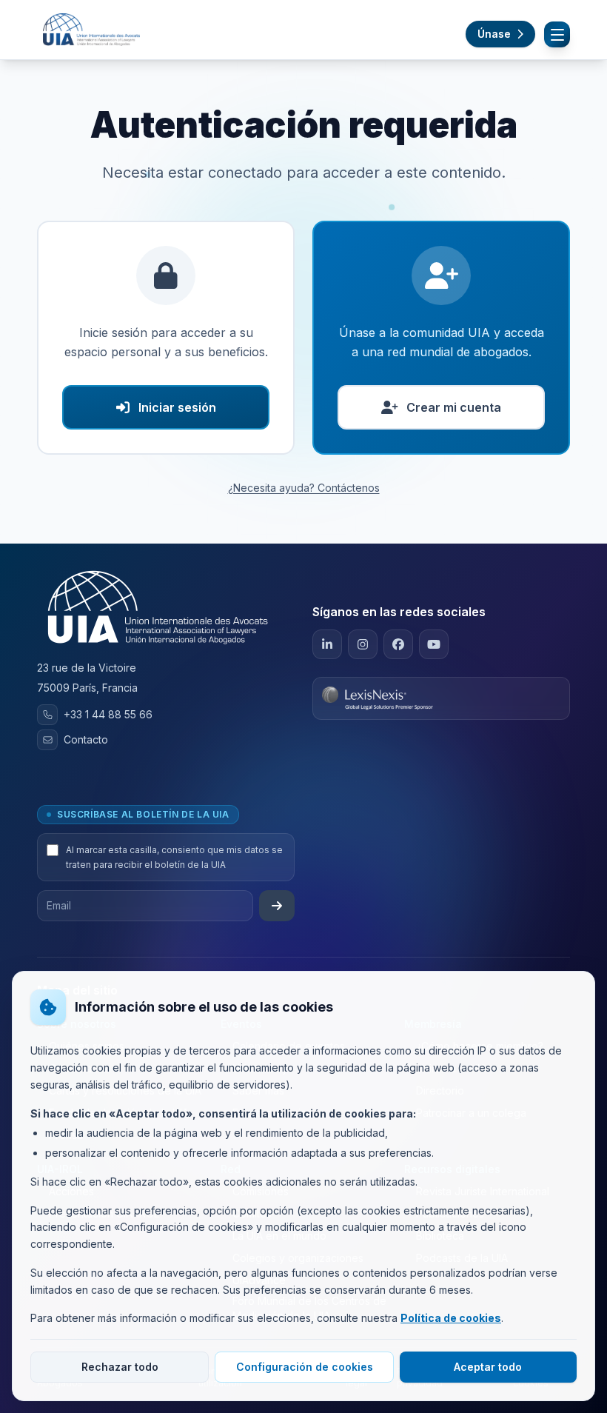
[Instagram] (363, 644)
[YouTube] (434, 644)
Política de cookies (450, 1318)
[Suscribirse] (277, 905)
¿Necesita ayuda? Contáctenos (304, 487)
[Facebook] (398, 644)
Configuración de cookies (304, 1366)
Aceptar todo (488, 1366)
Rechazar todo (119, 1366)
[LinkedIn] (327, 644)
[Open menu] (557, 34)
